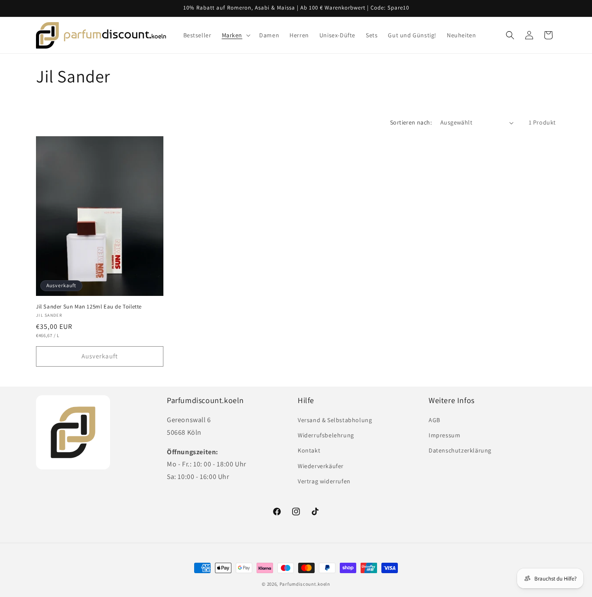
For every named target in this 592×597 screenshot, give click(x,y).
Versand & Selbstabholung (335, 420)
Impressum (444, 435)
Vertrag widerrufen (324, 481)
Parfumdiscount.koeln (305, 584)
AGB (434, 420)
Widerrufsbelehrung (326, 435)
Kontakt (309, 450)
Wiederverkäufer (321, 466)
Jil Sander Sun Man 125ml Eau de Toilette (89, 306)
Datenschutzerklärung (460, 450)
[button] (235, 35)
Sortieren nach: (411, 122)
